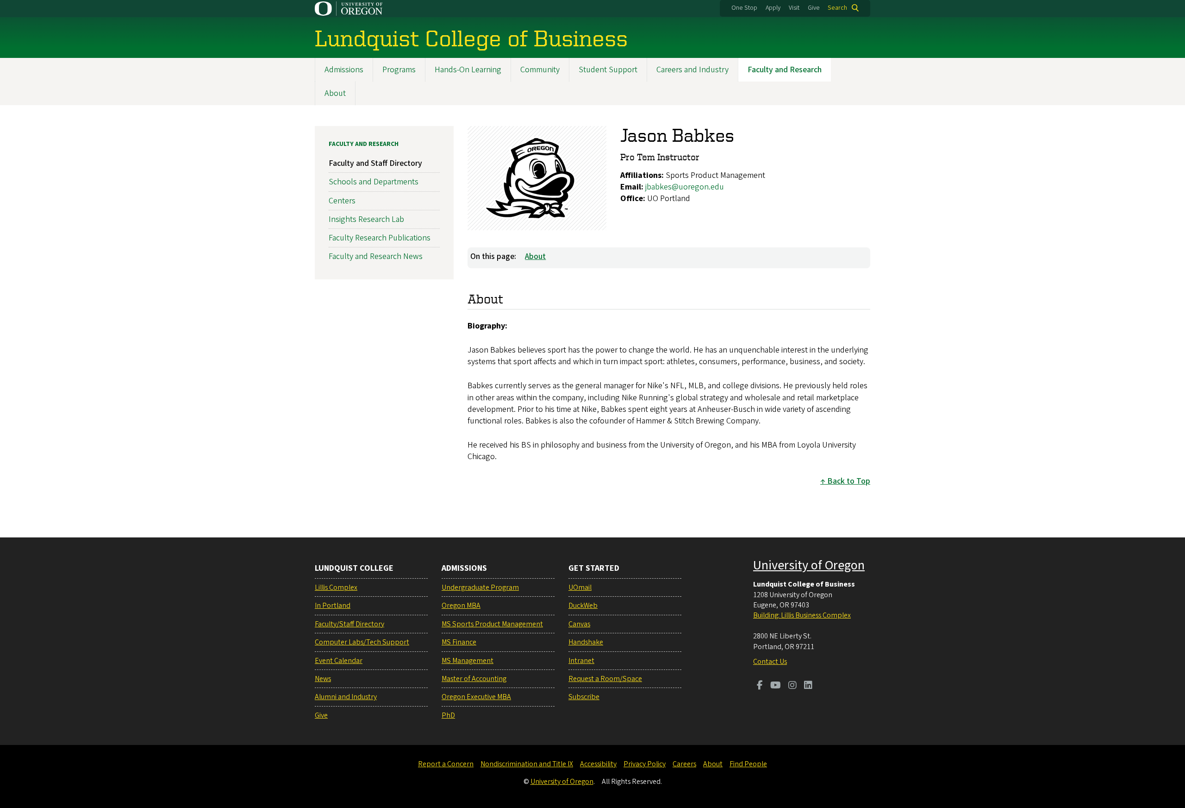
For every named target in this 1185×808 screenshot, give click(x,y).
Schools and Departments (373, 182)
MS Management (467, 661)
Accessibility (598, 764)
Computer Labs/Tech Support (362, 642)
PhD (448, 715)
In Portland (332, 605)
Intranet (581, 661)
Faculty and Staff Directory (375, 163)
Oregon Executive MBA (476, 697)
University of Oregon (809, 565)
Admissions (343, 70)
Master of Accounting (474, 679)
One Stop (744, 8)
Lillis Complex (336, 587)
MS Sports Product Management (492, 624)
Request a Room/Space (605, 679)
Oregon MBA (461, 605)
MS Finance (459, 642)
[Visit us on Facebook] (760, 686)
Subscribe (583, 697)
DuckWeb (583, 605)
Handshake (585, 642)
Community (540, 70)
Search (837, 8)
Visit (794, 8)
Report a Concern (446, 764)
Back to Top (848, 481)
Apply (773, 8)
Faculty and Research (785, 70)
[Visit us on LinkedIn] (808, 686)
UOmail (580, 587)
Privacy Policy (645, 764)
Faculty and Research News (376, 256)
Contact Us (770, 661)
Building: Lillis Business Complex (802, 615)
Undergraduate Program (480, 587)
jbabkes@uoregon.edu (684, 187)
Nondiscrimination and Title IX (526, 764)
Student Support (608, 70)
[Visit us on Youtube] (776, 686)
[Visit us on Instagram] (792, 686)
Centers (342, 201)
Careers (684, 764)
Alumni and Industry (346, 697)
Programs (399, 70)
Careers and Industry (692, 70)
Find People (748, 764)
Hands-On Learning (468, 70)
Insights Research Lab (366, 219)
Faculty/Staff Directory (349, 624)
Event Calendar (338, 661)
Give (814, 8)
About (335, 93)
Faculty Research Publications (379, 238)
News (323, 679)
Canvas (579, 624)
